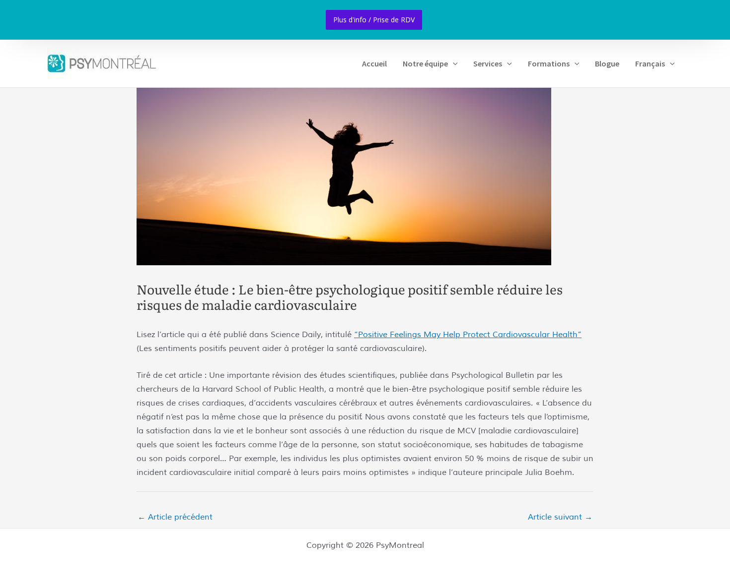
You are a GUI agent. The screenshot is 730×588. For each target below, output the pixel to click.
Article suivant (560, 517)
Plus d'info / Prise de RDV (374, 19)
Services (487, 63)
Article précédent (175, 517)
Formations (549, 63)
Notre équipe (425, 63)
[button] (453, 63)
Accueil (374, 63)
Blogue (607, 63)
